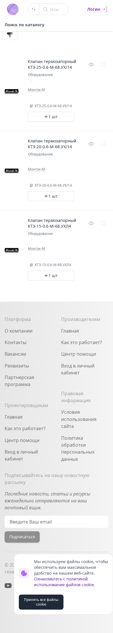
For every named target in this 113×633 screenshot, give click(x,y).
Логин (93, 9)
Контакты (15, 342)
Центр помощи (22, 440)
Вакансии (15, 354)
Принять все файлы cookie (41, 602)
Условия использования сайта (78, 419)
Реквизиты (17, 366)
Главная (14, 417)
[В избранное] (103, 64)
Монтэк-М (36, 90)
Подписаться (22, 536)
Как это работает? (25, 428)
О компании (18, 331)
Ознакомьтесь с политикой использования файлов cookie (64, 581)
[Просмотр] (91, 64)
